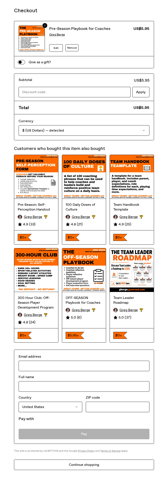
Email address (30, 356)
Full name (26, 377)
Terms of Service (110, 450)
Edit (56, 48)
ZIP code (93, 397)
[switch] (21, 62)
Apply (141, 92)
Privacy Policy (86, 450)
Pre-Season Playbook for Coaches (79, 28)
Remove (72, 47)
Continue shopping (84, 465)
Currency (26, 121)
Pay (84, 434)
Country (25, 397)
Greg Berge (57, 34)
